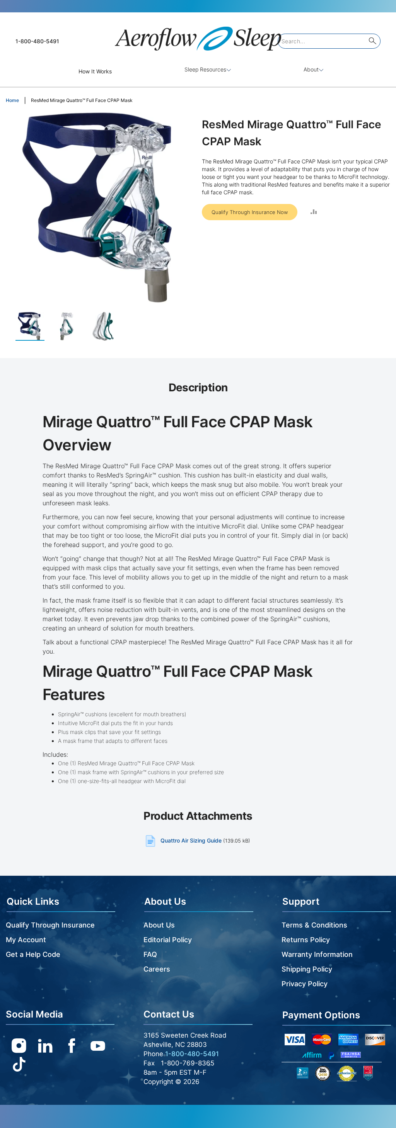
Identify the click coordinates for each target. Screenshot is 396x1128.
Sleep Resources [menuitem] (205, 69)
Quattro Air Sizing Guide (191, 840)
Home (12, 100)
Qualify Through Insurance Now (250, 212)
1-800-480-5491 (37, 41)
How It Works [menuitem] (95, 71)
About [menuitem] (311, 69)
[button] (70, 326)
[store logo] (198, 35)
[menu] (198, 71)
